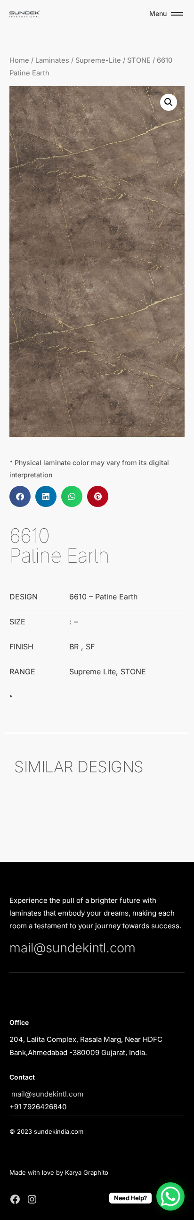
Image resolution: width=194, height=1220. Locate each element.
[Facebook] (15, 1199)
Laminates (52, 60)
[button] (168, 102)
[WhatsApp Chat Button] (170, 1196)
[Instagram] (32, 1199)
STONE (139, 60)
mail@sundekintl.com (72, 948)
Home (19, 60)
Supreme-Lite (98, 60)
